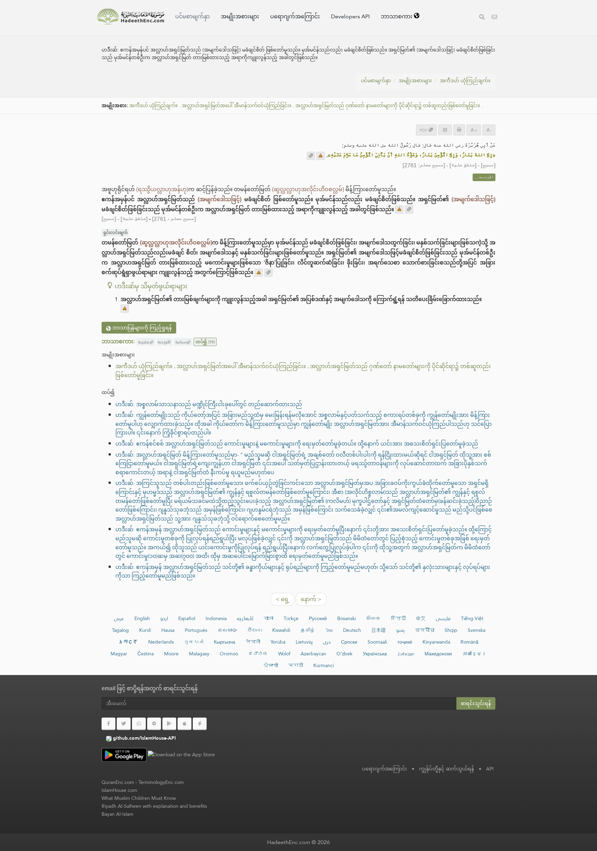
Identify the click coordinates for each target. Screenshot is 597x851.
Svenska (476, 630)
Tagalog (120, 630)
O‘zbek (344, 653)
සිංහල (373, 618)
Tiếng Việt (472, 618)
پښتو (400, 630)
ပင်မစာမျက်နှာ (192, 16)
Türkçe (291, 618)
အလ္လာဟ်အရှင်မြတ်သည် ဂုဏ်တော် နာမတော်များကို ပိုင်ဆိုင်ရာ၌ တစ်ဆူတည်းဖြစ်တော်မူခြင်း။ (387, 105)
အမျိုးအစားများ (240, 16)
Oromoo (229, 653)
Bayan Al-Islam (117, 814)
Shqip (451, 630)
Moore (171, 653)
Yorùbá (278, 641)
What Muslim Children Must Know (139, 798)
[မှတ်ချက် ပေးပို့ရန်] (320, 156)
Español (186, 618)
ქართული (405, 653)
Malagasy (199, 653)
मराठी (295, 665)
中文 (421, 618)
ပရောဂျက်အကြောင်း (295, 16)
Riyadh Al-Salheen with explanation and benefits (154, 806)
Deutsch (352, 630)
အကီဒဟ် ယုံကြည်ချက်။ (465, 80)
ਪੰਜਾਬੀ (271, 665)
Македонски (438, 653)
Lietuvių (304, 641)
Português (196, 630)
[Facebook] (108, 724)
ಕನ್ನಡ (258, 653)
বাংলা (268, 618)
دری (327, 641)
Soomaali (377, 641)
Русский (318, 618)
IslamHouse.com (119, 790)
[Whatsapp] (139, 724)
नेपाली (253, 641)
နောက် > (311, 599)
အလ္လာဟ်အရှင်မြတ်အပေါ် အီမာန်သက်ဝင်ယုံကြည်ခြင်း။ (236, 105)
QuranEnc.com (118, 782)
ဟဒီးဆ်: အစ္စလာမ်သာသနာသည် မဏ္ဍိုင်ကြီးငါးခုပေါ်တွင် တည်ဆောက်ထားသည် (208, 404)
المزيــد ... (484, 177)
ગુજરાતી (193, 641)
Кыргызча (224, 641)
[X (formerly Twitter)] (124, 724)
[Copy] (311, 156)
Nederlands (161, 641)
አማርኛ (128, 641)
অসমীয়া (424, 630)
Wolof (284, 653)
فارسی (443, 618)
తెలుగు (254, 630)
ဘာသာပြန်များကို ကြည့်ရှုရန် (141, 327)
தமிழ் (308, 630)
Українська (375, 653)
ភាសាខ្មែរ (474, 653)
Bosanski (346, 618)
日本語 (378, 630)
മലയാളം (227, 630)
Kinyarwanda (436, 641)
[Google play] (169, 724)
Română (469, 641)
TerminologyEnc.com (161, 782)
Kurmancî (323, 665)
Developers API (350, 16)
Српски (349, 641)
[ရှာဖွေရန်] (482, 18)
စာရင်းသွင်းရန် (476, 703)
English (142, 618)
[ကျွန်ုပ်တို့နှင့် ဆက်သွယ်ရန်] (494, 18)
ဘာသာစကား (397, 16)
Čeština (146, 653)
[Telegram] (154, 724)
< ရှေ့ (282, 599)
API (490, 768)
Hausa (167, 630)
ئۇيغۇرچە (245, 618)
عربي (119, 618)
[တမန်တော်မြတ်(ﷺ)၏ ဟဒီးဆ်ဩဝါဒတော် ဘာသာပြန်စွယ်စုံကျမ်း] (130, 16)
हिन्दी (398, 618)
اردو (164, 618)
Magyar (119, 653)
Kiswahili (281, 630)
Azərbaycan (313, 653)
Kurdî (145, 630)
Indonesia (216, 618)
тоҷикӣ (404, 641)
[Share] (445, 129)
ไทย (329, 630)
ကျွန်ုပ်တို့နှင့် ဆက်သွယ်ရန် (446, 768)
